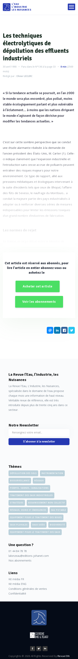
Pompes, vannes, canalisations (29, 488)
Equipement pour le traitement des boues (36, 517)
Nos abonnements (20, 560)
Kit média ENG (17, 584)
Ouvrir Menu (71, 7)
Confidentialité (17, 593)
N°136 (38, 66)
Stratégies (16, 502)
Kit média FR (16, 579)
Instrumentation (52, 473)
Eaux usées (38, 524)
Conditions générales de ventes (28, 589)
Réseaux (39, 480)
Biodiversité (57, 524)
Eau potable (58, 510)
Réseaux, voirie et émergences (28, 510)
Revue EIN (63, 656)
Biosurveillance (20, 480)
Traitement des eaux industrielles (31, 495)
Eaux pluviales (19, 524)
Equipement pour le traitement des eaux (35, 532)
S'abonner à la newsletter (39, 441)
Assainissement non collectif (46, 502)
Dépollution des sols (23, 473)
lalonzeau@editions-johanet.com (29, 556)
